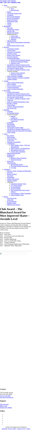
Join (1, 2)
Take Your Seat (4, 404)
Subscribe (4, 428)
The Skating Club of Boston (8, 1)
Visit (5, 2)
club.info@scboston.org (6, 397)
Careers (28, 428)
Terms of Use (21, 428)
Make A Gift (3, 406)
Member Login (15, 2)
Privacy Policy (12, 428)
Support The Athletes (6, 407)
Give (8, 2)
